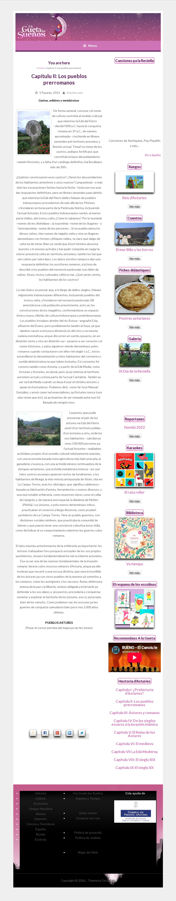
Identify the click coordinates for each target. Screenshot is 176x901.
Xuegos (134, 166)
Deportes (40, 819)
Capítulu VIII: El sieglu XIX (134, 759)
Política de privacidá (88, 832)
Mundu (40, 834)
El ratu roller (134, 492)
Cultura (41, 798)
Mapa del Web (88, 852)
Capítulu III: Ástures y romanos (134, 712)
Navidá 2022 (134, 427)
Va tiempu (134, 564)
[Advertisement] (134, 398)
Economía (40, 803)
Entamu (41, 68)
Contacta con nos (88, 818)
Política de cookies (87, 837)
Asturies (40, 793)
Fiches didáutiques (134, 270)
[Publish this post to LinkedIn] (71, 736)
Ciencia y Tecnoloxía (41, 824)
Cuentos (134, 218)
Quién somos (88, 813)
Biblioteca (134, 512)
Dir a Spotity (153, 155)
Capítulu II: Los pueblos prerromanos (134, 703)
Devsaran (108, 880)
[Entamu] (43, 27)
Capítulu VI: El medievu (134, 743)
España (40, 829)
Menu (92, 46)
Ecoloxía (40, 839)
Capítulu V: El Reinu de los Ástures (134, 734)
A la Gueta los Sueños (88, 793)
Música (41, 814)
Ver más (134, 206)
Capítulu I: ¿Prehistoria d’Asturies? (134, 691)
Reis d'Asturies (134, 198)
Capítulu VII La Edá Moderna (134, 751)
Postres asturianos (134, 318)
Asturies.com (75, 92)
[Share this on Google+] (59, 736)
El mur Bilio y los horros (134, 249)
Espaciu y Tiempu (88, 798)
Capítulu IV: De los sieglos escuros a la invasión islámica (134, 722)
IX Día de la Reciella (134, 371)
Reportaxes (134, 419)
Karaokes (134, 447)
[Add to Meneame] (34, 736)
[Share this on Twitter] (83, 736)
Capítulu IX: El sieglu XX (134, 767)
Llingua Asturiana (40, 808)
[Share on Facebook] (46, 736)
